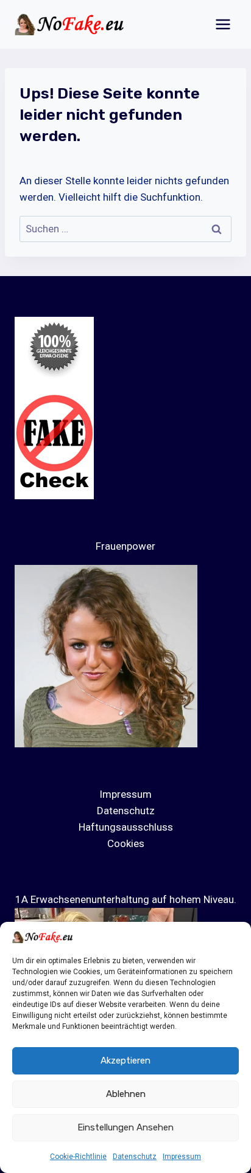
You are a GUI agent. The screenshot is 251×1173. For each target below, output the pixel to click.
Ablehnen (126, 1093)
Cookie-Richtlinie (78, 1156)
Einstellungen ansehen (125, 1127)
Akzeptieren (125, 1060)
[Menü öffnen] (222, 24)
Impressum (182, 1156)
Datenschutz (135, 1156)
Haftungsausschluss (126, 827)
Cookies (125, 843)
